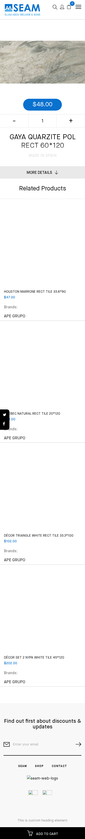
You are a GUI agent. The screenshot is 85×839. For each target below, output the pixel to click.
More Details (39, 173)
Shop (39, 766)
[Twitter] (4, 415)
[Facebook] (4, 424)
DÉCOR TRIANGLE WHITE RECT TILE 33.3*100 (38, 535)
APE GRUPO (14, 316)
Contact (59, 766)
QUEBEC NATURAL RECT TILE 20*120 (32, 413)
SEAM (22, 766)
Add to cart (46, 834)
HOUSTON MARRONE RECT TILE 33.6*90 (35, 291)
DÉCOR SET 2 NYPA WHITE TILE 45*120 (34, 657)
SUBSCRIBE (76, 744)
